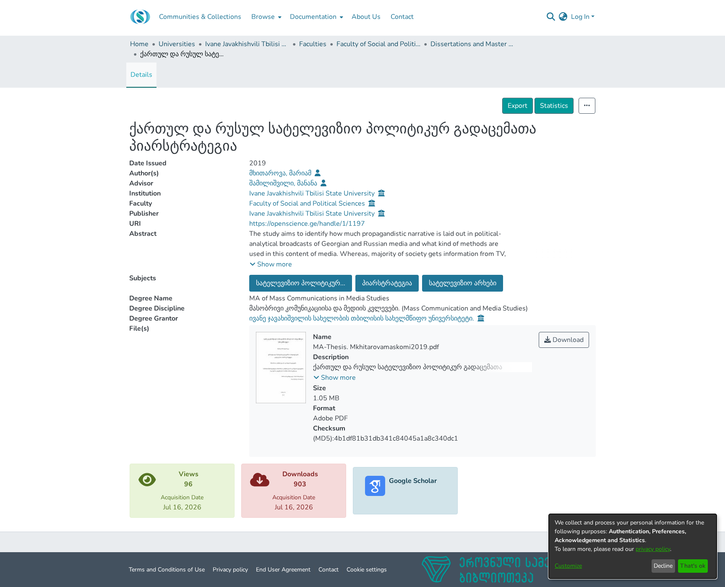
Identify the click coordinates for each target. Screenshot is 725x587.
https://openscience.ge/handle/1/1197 (307, 223)
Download (567, 339)
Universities (177, 44)
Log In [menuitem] (580, 16)
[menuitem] (266, 17)
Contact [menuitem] (402, 16)
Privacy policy (230, 570)
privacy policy (653, 549)
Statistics (554, 105)
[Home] (140, 16)
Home (139, 44)
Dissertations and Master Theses (472, 44)
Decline (663, 566)
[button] (270, 264)
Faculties (312, 44)
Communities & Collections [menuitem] (200, 16)
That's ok (692, 566)
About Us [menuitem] (366, 16)
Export (517, 105)
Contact (328, 570)
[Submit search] (551, 17)
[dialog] (633, 546)
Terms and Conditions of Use (167, 570)
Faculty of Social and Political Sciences (378, 44)
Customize (568, 566)
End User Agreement (283, 570)
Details (141, 74)
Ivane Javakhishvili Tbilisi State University (247, 44)
